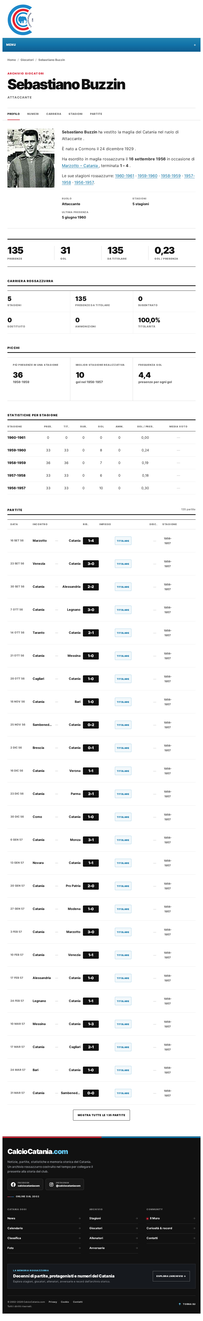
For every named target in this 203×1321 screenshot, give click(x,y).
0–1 (91, 748)
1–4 (91, 540)
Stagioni (76, 114)
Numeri (33, 114)
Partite (96, 114)
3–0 (91, 564)
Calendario (15, 1228)
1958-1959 (171, 175)
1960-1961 (124, 175)
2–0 (91, 886)
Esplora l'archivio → (171, 1276)
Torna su (189, 1304)
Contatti (152, 1238)
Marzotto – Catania (80, 165)
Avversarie (97, 1248)
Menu (11, 45)
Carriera (53, 114)
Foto (10, 1248)
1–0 (91, 656)
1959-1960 (147, 175)
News (11, 1218)
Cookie (65, 1301)
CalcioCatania (37, 1152)
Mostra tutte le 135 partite (102, 1115)
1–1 (90, 771)
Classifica (14, 1238)
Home (11, 60)
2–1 (91, 633)
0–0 (90, 1093)
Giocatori (27, 60)
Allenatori (96, 1238)
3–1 (91, 840)
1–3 (91, 1024)
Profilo (13, 114)
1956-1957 (83, 182)
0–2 (91, 725)
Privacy (53, 1301)
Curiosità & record (159, 1228)
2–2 (91, 587)
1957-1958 (16, 475)
